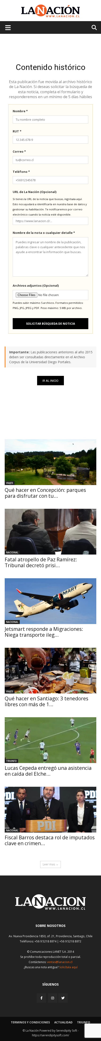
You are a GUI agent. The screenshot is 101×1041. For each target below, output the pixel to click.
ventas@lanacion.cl (59, 962)
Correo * (19, 151)
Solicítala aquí (68, 967)
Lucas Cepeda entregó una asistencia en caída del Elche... (48, 771)
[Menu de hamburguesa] (8, 27)
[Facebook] (42, 998)
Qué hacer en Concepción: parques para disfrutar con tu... (45, 493)
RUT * (17, 131)
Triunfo (11, 761)
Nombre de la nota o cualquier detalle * (44, 233)
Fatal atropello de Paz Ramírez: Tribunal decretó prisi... (41, 562)
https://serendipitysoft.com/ (50, 1035)
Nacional (12, 552)
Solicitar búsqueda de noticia (50, 324)
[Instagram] (52, 998)
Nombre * (20, 111)
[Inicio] (50, 908)
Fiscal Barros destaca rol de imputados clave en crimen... (50, 840)
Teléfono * (21, 172)
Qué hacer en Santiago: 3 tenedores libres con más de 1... (46, 701)
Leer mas (49, 864)
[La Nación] (50, 10)
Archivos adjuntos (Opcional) (36, 285)
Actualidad (63, 1022)
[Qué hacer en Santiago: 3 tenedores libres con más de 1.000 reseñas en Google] (50, 671)
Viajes (9, 483)
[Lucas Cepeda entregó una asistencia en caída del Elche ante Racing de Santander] (50, 740)
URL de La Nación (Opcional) (34, 192)
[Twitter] (63, 998)
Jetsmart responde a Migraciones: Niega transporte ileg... (44, 632)
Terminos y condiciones (30, 1022)
